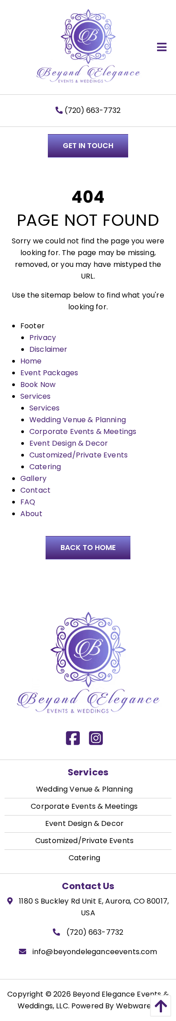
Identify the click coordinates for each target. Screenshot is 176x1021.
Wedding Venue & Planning (77, 420)
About (31, 513)
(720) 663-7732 (91, 110)
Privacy (42, 337)
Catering (45, 467)
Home (31, 361)
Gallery (33, 478)
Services (35, 396)
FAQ (27, 502)
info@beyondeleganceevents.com (94, 951)
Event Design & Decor (68, 443)
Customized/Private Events (78, 455)
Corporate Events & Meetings (82, 431)
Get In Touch (88, 145)
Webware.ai (137, 1006)
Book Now (38, 384)
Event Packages (49, 373)
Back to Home (88, 547)
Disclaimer (48, 349)
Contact (35, 490)
